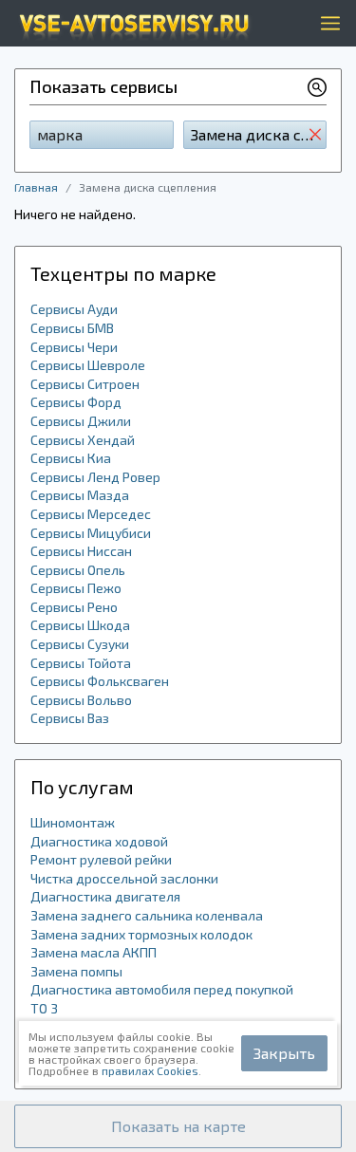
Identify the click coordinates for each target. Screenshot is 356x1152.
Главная (36, 187)
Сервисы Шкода (80, 625)
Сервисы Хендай (82, 440)
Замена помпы (76, 971)
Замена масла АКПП (93, 952)
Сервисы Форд (76, 402)
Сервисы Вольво (81, 700)
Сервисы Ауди (74, 309)
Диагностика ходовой (99, 841)
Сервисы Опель (77, 570)
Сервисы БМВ (72, 328)
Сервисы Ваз (69, 718)
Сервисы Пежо (76, 588)
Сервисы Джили (80, 421)
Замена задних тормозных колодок (141, 934)
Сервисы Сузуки (79, 644)
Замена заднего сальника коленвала (146, 915)
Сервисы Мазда (79, 495)
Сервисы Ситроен (85, 384)
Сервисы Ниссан (81, 551)
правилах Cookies (150, 1070)
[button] (178, 1126)
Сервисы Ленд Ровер (95, 477)
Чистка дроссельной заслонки (124, 878)
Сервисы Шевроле (87, 365)
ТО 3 (44, 1008)
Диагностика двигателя (105, 896)
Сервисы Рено (74, 607)
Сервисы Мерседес (90, 514)
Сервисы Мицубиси (90, 533)
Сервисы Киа (70, 458)
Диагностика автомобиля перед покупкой (161, 989)
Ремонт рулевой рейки (101, 859)
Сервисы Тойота (80, 663)
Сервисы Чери (74, 347)
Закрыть (284, 1053)
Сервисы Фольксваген (99, 681)
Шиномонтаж (72, 822)
